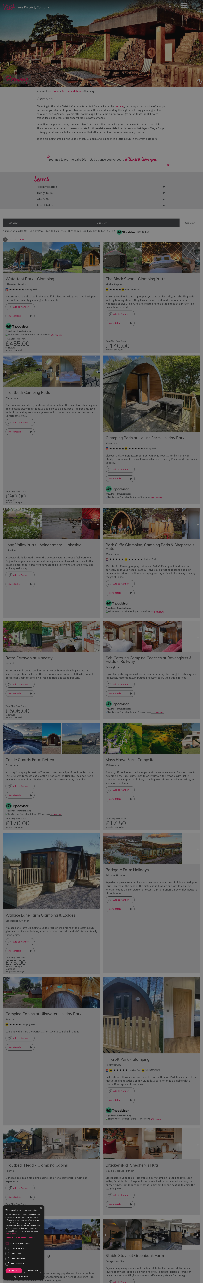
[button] (23, 1237)
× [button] (41, 1208)
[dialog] (101, 641)
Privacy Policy (11, 1234)
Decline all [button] (32, 1270)
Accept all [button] (14, 1270)
